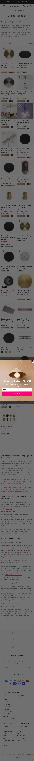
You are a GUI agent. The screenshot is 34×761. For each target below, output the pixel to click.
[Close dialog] (32, 361)
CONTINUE (17, 393)
